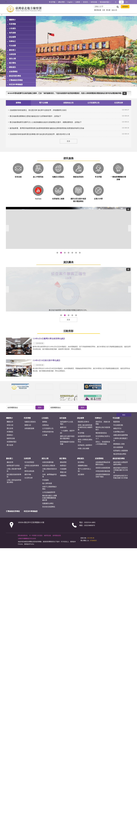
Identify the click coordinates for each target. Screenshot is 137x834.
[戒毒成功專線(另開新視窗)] (117, 398)
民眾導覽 (12, 24)
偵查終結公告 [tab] (68, 103)
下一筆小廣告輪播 (128, 386)
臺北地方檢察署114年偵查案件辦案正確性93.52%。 (61, 315)
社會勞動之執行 (119, 432)
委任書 (108, 10)
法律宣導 (12, 54)
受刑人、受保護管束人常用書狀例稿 (103, 443)
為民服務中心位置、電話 (67, 423)
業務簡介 (10, 435)
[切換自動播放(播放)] (124, 93)
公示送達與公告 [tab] (94, 103)
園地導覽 (63, 462)
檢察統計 (63, 465)
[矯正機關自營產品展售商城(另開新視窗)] (44, 387)
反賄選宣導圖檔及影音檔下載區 (103, 476)
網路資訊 (12, 67)
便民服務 (68, 158)
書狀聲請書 (97, 10)
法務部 (77, 2)
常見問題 (52, 2)
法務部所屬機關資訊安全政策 (27, 538)
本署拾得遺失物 (48, 432)
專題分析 (63, 472)
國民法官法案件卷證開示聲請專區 (67, 437)
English (70, 2)
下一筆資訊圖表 (130, 289)
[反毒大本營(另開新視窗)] (93, 398)
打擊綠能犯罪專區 (16, 80)
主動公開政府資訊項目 (49, 470)
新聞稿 (44, 422)
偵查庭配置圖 (29, 428)
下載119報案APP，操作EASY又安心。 (22, 93)
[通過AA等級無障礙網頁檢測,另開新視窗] (86, 537)
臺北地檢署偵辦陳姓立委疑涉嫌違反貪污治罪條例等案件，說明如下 (35, 116)
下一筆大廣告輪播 (130, 228)
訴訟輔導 (12, 37)
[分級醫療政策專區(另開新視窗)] (117, 387)
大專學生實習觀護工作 (120, 440)
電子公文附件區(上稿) (84, 470)
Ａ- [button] (116, 2)
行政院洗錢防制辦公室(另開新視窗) (72, 252)
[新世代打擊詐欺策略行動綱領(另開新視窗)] (68, 228)
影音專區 (81, 462)
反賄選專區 (13, 71)
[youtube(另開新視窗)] (101, 537)
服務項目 (63, 427)
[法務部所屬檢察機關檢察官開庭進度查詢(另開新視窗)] (20, 387)
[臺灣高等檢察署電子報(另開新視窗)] (93, 387)
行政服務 (63, 469)
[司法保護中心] (20, 398)
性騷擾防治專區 (48, 503)
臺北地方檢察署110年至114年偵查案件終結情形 (68, 315)
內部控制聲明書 (48, 462)
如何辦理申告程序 (84, 436)
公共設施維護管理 (48, 492)
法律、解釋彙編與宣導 (49, 476)
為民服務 (12, 33)
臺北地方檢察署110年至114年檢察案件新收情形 (72, 315)
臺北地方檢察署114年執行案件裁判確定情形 (76, 315)
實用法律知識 (29, 471)
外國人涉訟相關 (83, 448)
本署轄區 (10, 432)
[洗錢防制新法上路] (68, 398)
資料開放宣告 (57, 535)
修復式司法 (117, 428)
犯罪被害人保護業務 (120, 451)
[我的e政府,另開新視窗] (96, 537)
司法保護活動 (118, 425)
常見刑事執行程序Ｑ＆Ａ (103, 437)
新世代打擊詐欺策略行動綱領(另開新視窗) (68, 252)
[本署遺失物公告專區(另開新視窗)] (44, 398)
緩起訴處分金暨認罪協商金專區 (120, 463)
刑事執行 (12, 41)
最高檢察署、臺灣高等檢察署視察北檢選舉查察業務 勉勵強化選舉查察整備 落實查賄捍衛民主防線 (47, 128)
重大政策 (10, 445)
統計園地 (12, 63)
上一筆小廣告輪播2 (8, 398)
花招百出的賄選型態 (103, 468)
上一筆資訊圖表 (7, 289)
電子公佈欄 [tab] (43, 103)
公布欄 (44, 435)
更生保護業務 (118, 447)
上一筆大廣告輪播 (7, 228)
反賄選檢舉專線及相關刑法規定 (103, 463)
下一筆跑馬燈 (128, 94)
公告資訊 (12, 28)
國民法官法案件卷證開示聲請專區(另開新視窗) (65, 252)
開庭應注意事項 (83, 422)
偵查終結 (45, 425)
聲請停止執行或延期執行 (103, 428)
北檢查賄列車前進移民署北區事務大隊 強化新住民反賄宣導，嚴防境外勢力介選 (40, 134)
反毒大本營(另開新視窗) (80, 252)
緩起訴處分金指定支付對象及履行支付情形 (120, 470)
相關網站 (63, 475)
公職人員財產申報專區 (14, 470)
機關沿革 (10, 422)
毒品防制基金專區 (119, 454)
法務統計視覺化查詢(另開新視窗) (76, 252)
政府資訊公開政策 (48, 465)
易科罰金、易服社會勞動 (103, 423)
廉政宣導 (10, 462)
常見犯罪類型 (29, 462)
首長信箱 (94, 2)
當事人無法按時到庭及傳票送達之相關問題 (85, 427)
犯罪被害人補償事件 (85, 445)
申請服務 (45, 480)
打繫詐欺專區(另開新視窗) (57, 252)
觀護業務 (116, 422)
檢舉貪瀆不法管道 (13, 465)
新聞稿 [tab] (18, 103)
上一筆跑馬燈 (128, 92)
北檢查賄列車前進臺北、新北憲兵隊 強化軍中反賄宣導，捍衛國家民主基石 (38, 110)
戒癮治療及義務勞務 (120, 435)
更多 (68, 141)
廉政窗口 (12, 50)
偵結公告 (114, 10)
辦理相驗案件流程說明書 (67, 443)
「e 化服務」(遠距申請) (67, 432)
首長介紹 (10, 425)
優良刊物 (28, 474)
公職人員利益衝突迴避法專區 (14, 481)
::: (1, 14)
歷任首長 (10, 428)
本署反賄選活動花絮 (103, 471)
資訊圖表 (68, 262)
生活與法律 (29, 478)
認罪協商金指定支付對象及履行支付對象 (120, 477)
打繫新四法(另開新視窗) (61, 252)
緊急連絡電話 (104, 2)
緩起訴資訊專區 (15, 76)
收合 (123, 415)
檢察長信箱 (11, 438)
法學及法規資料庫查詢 (32, 467)
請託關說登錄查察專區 (14, 476)
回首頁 (85, 2)
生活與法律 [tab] (118, 103)
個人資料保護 (47, 483)
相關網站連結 (82, 465)
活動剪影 (68, 331)
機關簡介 (12, 20)
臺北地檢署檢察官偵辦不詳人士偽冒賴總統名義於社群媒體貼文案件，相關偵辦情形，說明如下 (46, 122)
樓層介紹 (28, 425)
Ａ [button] (121, 2)
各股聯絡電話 (11, 442)
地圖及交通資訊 (30, 422)
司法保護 (12, 45)
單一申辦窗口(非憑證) (35, 535)
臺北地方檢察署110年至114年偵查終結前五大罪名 (65, 315)
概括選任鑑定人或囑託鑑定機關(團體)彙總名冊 (49, 498)
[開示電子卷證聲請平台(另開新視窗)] (68, 387)
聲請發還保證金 (101, 433)
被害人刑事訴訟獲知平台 (85, 441)
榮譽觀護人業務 (119, 444)
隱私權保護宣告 (23, 535)
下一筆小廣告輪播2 (128, 398)
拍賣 (103, 10)
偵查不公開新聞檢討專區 (49, 488)
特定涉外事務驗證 (16, 84)
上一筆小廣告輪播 (8, 386)
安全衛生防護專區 (48, 507)
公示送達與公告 (48, 428)
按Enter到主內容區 (8, 2)
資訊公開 (12, 58)
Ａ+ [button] (126, 2)
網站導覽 (61, 2)
